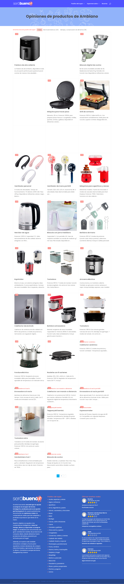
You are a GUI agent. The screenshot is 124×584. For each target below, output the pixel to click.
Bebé (50, 516)
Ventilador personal (22, 186)
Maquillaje (52, 555)
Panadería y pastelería (56, 563)
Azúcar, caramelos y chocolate (59, 510)
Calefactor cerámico (88, 345)
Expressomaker (86, 410)
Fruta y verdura (54, 547)
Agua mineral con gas (89, 560)
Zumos (51, 572)
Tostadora (51, 279)
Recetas (104, 4)
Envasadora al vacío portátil (92, 391)
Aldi (16, 34)
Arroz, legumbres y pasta (57, 508)
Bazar (51, 513)
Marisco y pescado (55, 558)
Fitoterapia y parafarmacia (58, 544)
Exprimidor (19, 279)
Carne (51, 524)
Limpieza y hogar (54, 552)
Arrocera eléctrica (87, 279)
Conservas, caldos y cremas (58, 536)
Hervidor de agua (21, 232)
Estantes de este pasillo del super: (24, 30)
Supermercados (92, 4)
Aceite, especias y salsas (57, 499)
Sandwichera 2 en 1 (22, 457)
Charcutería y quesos (56, 530)
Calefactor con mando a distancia (62, 391)
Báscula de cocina (55, 457)
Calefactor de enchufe (23, 326)
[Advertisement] (62, 46)
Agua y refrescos (54, 502)
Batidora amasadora (56, 326)
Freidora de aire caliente (24, 65)
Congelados (53, 533)
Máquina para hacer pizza (58, 112)
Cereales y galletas (55, 527)
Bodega (51, 519)
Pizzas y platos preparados (58, 566)
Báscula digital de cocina (90, 65)
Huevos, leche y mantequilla (58, 549)
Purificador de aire (88, 507)
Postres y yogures (55, 569)
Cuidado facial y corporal (57, 541)
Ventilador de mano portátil (59, 186)
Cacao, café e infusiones (57, 522)
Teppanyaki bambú (55, 410)
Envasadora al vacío (23, 391)
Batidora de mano (87, 232)
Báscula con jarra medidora (59, 232)
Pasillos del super (77, 4)
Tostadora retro (21, 438)
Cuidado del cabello (55, 538)
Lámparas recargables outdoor (91, 526)
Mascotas (52, 561)
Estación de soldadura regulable (92, 543)
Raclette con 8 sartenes (57, 372)
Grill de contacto (87, 112)
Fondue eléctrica (21, 372)
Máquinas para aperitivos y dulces (94, 186)
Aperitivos (52, 505)
